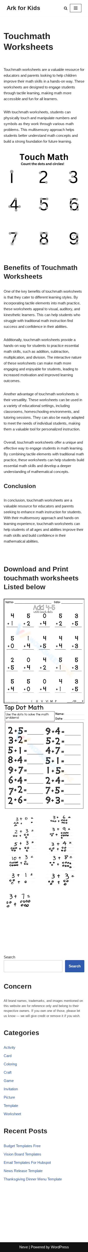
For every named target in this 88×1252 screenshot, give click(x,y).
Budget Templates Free (22, 1146)
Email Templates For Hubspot (27, 1162)
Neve (23, 1247)
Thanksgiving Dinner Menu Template (33, 1179)
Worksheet (12, 1114)
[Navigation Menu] (75, 8)
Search (9, 957)
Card (7, 1056)
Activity (9, 1047)
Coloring (10, 1064)
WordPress (60, 1247)
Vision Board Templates (22, 1154)
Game (9, 1081)
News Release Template (23, 1171)
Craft (7, 1072)
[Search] (65, 8)
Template (11, 1105)
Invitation (11, 1089)
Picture (9, 1097)
